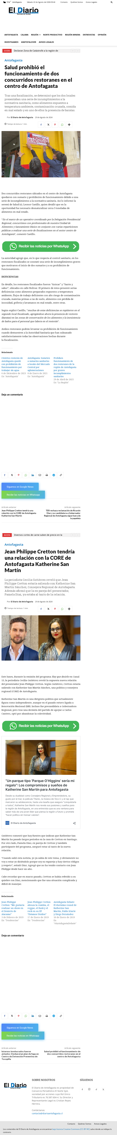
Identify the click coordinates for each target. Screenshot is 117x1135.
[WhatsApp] (62, 125)
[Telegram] (54, 475)
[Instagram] (89, 1089)
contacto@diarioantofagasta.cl (47, 1113)
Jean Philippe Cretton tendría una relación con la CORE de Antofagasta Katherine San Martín (19, 513)
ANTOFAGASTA (11, 34)
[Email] (40, 475)
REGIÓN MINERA (72, 34)
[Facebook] (41, 125)
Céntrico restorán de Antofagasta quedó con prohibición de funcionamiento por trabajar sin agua (12, 364)
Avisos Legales (91, 2)
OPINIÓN (102, 34)
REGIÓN (34, 34)
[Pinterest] (55, 125)
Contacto (64, 2)
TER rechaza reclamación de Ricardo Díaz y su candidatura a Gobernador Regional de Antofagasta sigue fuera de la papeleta (62, 514)
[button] (111, 2)
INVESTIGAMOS (11, 42)
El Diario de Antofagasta (22, 117)
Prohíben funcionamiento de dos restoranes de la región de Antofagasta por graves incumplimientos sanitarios (65, 367)
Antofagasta (14, 60)
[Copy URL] (61, 475)
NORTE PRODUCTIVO (52, 34)
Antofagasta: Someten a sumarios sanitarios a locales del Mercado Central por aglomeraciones (39, 364)
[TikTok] (96, 1089)
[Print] (47, 475)
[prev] (73, 51)
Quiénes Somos (77, 2)
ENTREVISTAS (89, 34)
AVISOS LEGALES (46, 42)
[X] (48, 125)
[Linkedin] (33, 475)
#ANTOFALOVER (28, 42)
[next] (78, 51)
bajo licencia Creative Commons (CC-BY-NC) (71, 1129)
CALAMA (24, 34)
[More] (69, 125)
